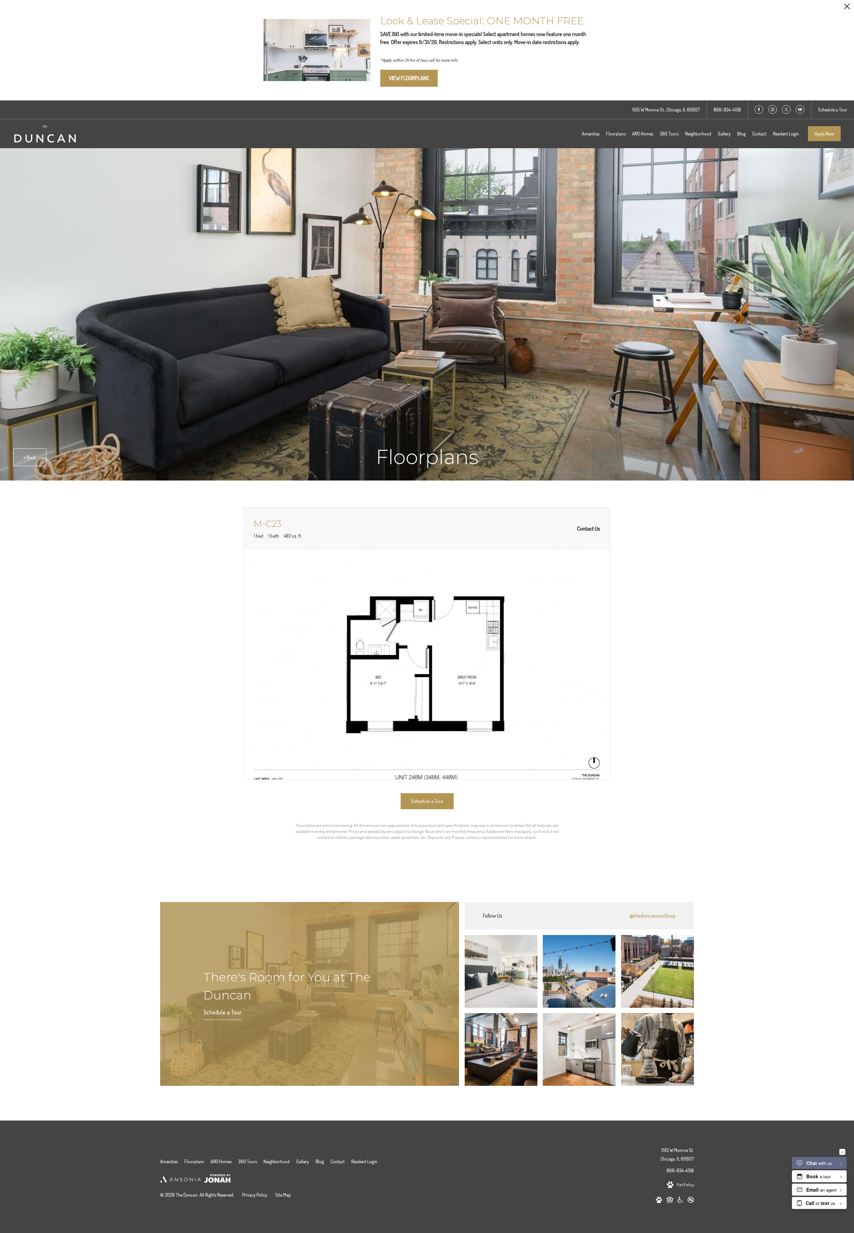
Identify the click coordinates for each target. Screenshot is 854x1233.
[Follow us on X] (786, 109)
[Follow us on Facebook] (759, 109)
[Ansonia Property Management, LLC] (180, 1179)
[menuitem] (590, 134)
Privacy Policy (254, 1195)
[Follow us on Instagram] (772, 109)
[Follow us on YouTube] (800, 109)
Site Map (283, 1195)
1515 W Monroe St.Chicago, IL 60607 (677, 1154)
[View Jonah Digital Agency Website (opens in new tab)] (217, 1179)
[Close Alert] (847, 8)
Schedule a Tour (222, 1012)
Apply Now (824, 133)
